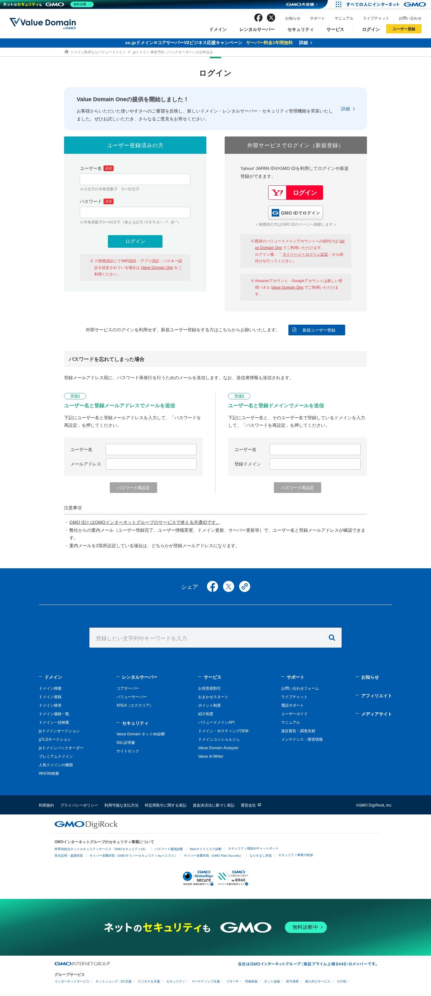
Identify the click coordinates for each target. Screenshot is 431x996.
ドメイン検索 (50, 688)
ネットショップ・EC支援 (114, 981)
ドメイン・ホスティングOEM (223, 730)
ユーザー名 (96, 168)
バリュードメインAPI (216, 722)
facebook (258, 18)
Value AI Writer (210, 756)
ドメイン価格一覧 (54, 713)
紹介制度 (205, 713)
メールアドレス (85, 463)
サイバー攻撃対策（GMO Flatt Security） (213, 855)
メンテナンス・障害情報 (302, 739)
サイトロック (127, 750)
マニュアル (343, 17)
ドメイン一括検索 (54, 722)
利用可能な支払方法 (121, 805)
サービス (335, 29)
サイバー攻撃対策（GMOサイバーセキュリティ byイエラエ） (133, 855)
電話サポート (292, 705)
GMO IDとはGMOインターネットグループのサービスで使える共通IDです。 (144, 522)
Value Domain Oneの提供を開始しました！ (133, 99)
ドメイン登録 (50, 696)
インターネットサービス (72, 981)
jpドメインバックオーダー (61, 747)
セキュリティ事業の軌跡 (295, 855)
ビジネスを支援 (149, 981)
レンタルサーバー (257, 29)
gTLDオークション (55, 739)
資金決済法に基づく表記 (213, 805)
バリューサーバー (131, 696)
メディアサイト (376, 713)
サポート (317, 17)
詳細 (345, 108)
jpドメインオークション (59, 730)
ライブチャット (376, 17)
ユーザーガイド (294, 713)
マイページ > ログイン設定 (305, 254)
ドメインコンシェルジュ (219, 739)
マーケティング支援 (206, 981)
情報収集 (251, 981)
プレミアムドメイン (56, 756)
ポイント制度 (209, 705)
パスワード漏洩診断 (169, 849)
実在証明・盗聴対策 (69, 855)
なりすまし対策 (261, 855)
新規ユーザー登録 (319, 330)
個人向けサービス (317, 981)
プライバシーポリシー (79, 805)
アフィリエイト (376, 695)
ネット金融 (272, 981)
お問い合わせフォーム (300, 688)
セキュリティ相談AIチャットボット (253, 848)
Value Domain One (157, 267)
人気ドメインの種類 (56, 764)
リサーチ (232, 981)
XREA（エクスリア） (134, 705)
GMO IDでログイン (295, 213)
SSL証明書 (125, 742)
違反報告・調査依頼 (298, 730)
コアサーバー (127, 688)
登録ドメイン (247, 463)
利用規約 (46, 805)
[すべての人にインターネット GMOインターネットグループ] (387, 4)
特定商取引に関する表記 (165, 805)
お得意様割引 (209, 688)
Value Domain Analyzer (218, 747)
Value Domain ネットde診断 (140, 733)
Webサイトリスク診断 (205, 849)
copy (244, 586)
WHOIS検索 (49, 773)
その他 (341, 981)
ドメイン (218, 29)
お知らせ (292, 17)
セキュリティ (300, 29)
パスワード (96, 201)
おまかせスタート (213, 696)
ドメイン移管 (50, 705)
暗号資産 (292, 981)
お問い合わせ (410, 17)
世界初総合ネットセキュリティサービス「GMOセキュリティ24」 (101, 849)
